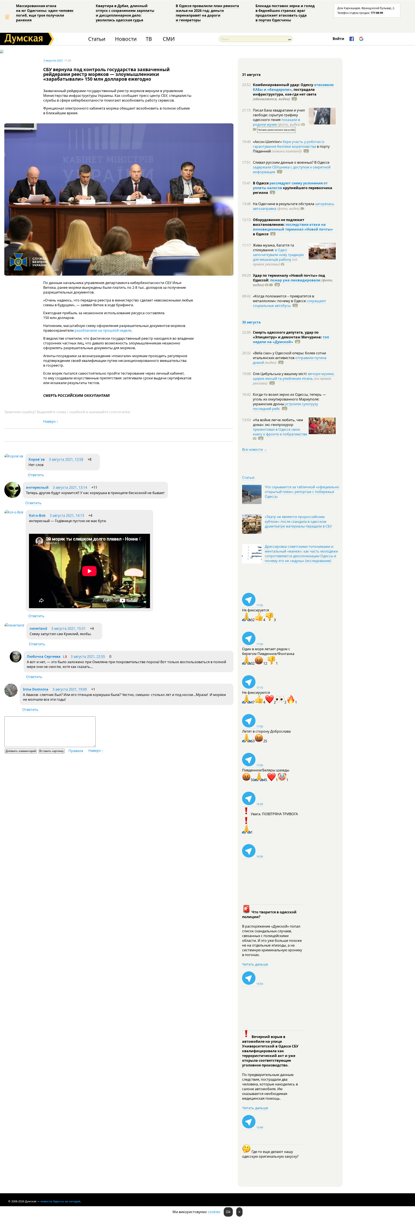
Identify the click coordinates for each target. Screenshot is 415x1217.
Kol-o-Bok (37, 515)
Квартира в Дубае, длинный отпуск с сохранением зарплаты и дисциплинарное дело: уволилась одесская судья (125, 12)
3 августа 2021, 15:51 (68, 628)
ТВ (149, 39)
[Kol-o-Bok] (14, 512)
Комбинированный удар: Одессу (283, 84)
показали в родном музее (276, 122)
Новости (126, 39)
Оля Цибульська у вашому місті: (280, 373)
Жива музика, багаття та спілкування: (273, 247)
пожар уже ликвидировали (295, 280)
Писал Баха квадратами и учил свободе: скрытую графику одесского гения (279, 115)
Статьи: (248, 477)
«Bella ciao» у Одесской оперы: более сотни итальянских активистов (289, 355)
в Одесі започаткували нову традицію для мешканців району (278, 255)
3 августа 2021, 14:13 (67, 515)
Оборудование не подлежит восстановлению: (278, 222)
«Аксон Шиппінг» (268, 141)
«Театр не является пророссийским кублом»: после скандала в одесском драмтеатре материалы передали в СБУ (298, 521)
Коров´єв (37, 459)
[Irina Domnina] (11, 695)
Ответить (36, 475)
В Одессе (261, 183)
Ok (228, 1211)
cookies (214, 1211)
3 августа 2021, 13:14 (70, 487)
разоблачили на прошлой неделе (103, 330)
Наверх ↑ (50, 421)
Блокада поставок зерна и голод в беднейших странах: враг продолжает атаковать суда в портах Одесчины (285, 12)
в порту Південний (291, 149)
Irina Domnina (35, 689)
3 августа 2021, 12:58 (66, 459)
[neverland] (14, 625)
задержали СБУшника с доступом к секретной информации (291, 169)
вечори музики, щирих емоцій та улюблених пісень (293, 376)
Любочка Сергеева (44, 656)
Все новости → (254, 449)
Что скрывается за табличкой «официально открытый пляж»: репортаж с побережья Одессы (302, 492)
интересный (37, 487)
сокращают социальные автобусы (289, 303)
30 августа (251, 322)
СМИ (169, 39)
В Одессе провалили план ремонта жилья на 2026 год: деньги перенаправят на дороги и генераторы (207, 12)
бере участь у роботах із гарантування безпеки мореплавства (288, 144)
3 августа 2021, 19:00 (70, 689)
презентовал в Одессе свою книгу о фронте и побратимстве (280, 432)
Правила (76, 750)
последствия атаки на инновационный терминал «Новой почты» (293, 227)
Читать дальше (255, 964)
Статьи (96, 39)
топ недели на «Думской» (291, 339)
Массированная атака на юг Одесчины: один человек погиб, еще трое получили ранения (44, 12)
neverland (38, 628)
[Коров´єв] (13, 456)
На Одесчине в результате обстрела (284, 203)
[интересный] (12, 496)
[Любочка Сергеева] (15, 661)
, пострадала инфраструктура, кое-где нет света (284, 94)
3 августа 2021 (53, 60)
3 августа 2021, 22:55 (88, 656)
